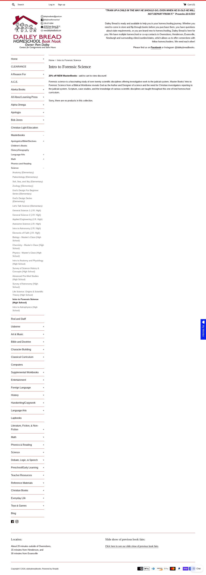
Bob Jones (27, 120)
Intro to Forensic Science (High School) (25, 301)
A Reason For (27, 74)
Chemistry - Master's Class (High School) (28, 247)
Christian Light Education (24, 127)
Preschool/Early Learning (27, 467)
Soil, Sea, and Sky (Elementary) (28, 181)
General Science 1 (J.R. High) (27, 210)
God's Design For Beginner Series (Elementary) (25, 192)
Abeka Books (27, 89)
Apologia (27, 112)
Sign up (61, 4)
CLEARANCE (18, 66)
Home (27, 59)
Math (27, 159)
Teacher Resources (27, 475)
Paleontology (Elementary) (25, 177)
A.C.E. (14, 82)
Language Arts (27, 154)
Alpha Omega (27, 104)
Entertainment (27, 380)
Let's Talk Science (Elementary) (28, 206)
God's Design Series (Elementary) (22, 200)
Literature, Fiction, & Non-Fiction (27, 427)
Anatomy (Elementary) (23, 172)
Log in (52, 4)
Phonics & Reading (27, 445)
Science (27, 168)
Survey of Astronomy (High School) (25, 285)
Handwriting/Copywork (27, 403)
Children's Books (19, 146)
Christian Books (27, 490)
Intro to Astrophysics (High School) (25, 309)
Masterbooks (27, 135)
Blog (13, 513)
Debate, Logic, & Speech (27, 460)
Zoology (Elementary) (23, 186)
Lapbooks (16, 418)
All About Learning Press (27, 97)
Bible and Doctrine (27, 342)
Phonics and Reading (21, 163)
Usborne (27, 326)
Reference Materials (27, 483)
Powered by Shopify (50, 569)
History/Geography (20, 150)
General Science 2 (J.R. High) (27, 215)
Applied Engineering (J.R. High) (28, 219)
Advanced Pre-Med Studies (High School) (26, 278)
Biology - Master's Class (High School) (27, 239)
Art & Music (27, 334)
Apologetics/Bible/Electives (27, 141)
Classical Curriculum (27, 357)
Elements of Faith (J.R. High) (26, 233)
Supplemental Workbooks (27, 372)
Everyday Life (27, 498)
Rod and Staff (18, 319)
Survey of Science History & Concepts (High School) (26, 270)
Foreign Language (27, 387)
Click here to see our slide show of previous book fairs (131, 546)
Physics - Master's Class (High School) (27, 254)
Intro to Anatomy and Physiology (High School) (28, 262)
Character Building (27, 349)
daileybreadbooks (33, 569)
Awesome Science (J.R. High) (27, 224)
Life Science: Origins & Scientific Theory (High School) (28, 293)
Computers (17, 364)
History (27, 395)
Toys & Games (27, 505)
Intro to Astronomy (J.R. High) (27, 228)
